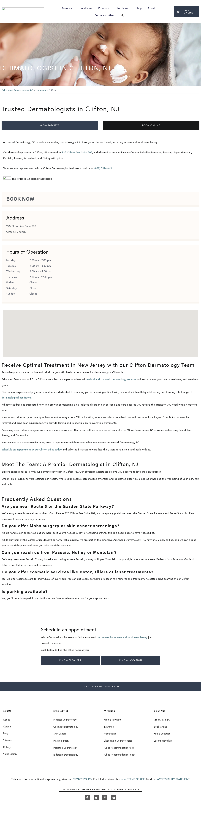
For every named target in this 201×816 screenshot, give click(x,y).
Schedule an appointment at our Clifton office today (32, 449)
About (151, 8)
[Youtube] (113, 797)
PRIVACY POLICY (82, 779)
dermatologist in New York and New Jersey (122, 637)
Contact (160, 711)
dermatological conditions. (17, 397)
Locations (122, 8)
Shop (138, 8)
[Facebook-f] (87, 797)
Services (67, 8)
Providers (103, 8)
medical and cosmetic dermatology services (111, 379)
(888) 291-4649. (103, 168)
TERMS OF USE (136, 779)
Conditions (86, 8)
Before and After (104, 15)
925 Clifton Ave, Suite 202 (77, 152)
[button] (122, 15)
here (123, 779)
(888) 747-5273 (49, 125)
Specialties (61, 711)
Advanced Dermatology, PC (17, 90)
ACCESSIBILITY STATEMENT (173, 779)
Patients (109, 711)
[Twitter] (96, 797)
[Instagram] (104, 797)
